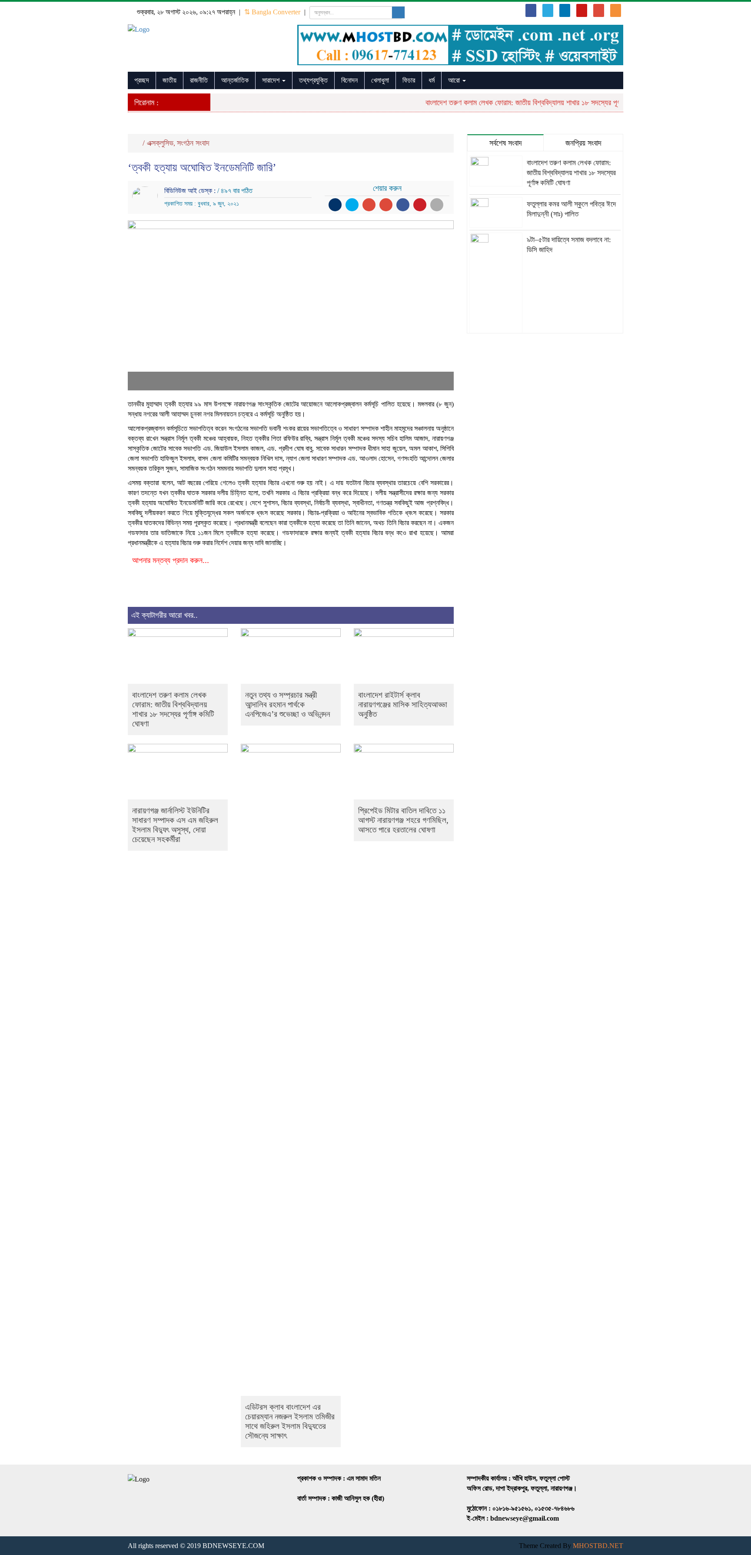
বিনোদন (349, 80)
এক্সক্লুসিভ (160, 143)
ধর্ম (432, 80)
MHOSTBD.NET (598, 1545)
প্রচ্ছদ (141, 80)
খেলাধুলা (380, 80)
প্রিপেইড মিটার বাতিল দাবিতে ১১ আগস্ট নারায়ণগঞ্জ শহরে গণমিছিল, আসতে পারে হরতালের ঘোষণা (403, 820)
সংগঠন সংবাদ (193, 143)
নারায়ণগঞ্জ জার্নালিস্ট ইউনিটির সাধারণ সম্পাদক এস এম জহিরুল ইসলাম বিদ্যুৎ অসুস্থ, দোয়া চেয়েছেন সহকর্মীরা (175, 825)
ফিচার (408, 80)
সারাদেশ (271, 80)
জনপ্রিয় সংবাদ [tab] (583, 143)
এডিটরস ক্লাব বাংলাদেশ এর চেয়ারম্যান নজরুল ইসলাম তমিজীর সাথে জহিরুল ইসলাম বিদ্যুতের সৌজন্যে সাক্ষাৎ (290, 1421)
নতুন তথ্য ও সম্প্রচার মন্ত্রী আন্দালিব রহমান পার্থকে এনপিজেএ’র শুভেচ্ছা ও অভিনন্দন (287, 704)
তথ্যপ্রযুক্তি (313, 80)
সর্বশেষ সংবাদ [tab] (505, 143)
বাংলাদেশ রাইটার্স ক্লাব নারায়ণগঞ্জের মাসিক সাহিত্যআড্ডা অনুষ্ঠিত (402, 704)
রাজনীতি (199, 80)
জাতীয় (169, 80)
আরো (455, 80)
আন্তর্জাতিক (235, 80)
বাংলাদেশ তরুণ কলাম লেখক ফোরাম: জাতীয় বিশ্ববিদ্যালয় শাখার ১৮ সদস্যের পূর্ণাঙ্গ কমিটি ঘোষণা (527, 102)
